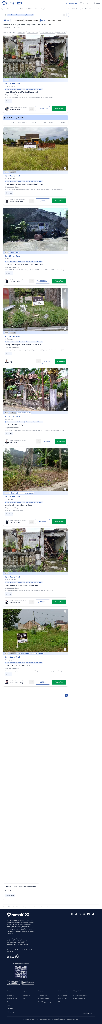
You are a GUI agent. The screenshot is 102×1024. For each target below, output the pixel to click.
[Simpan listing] (65, 38)
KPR (24, 998)
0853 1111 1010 (24, 944)
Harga (43, 20)
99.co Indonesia (62, 995)
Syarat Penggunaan (43, 998)
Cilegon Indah (32, 907)
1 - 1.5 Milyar (61, 122)
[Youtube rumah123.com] (84, 914)
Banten (19, 907)
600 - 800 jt (35, 122)
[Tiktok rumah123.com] (93, 914)
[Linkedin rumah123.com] (88, 914)
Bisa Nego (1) (61, 32)
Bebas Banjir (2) (32, 32)
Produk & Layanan (12, 998)
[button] (33, 15)
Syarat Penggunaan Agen (45, 1002)
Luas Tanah (51, 20)
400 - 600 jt (22, 122)
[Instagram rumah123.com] (80, 914)
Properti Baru (19, 20)
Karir (8, 1005)
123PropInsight (11, 1012)
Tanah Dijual (12, 907)
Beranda (5, 907)
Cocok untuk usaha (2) (47, 32)
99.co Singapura (62, 998)
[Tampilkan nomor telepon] (47, 108)
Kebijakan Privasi (43, 995)
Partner (9, 1002)
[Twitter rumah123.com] (76, 914)
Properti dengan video (32, 20)
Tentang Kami (11, 995)
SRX (59, 1002)
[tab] (21, 891)
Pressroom (10, 1008)
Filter (7, 20)
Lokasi (59, 20)
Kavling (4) (21, 32)
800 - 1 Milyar (48, 122)
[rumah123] (18, 915)
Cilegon (25, 907)
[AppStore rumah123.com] (13, 982)
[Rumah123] (12, 3)
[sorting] (12, 20)
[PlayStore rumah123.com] (28, 982)
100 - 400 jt (10, 122)
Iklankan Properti (27, 995)
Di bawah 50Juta (10, 895)
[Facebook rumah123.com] (72, 914)
